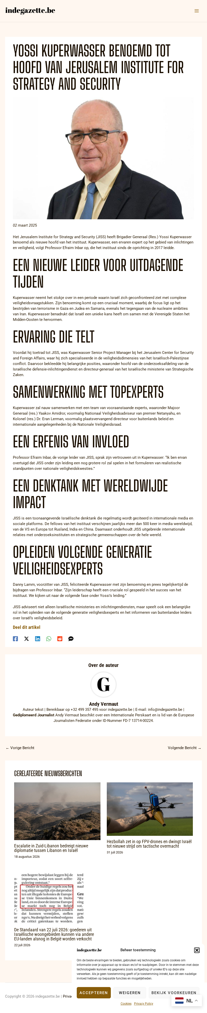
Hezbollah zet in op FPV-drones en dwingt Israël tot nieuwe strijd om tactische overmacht (149, 844)
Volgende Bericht (184, 748)
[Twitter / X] (26, 638)
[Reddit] (59, 638)
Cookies (126, 1003)
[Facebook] (15, 638)
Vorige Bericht (20, 748)
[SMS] (70, 638)
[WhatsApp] (48, 638)
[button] (196, 950)
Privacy (69, 996)
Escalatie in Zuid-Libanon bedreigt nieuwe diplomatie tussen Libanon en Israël (51, 848)
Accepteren (94, 993)
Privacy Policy (143, 1003)
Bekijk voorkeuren (174, 993)
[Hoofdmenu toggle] (196, 11)
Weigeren (130, 993)
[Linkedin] (37, 638)
